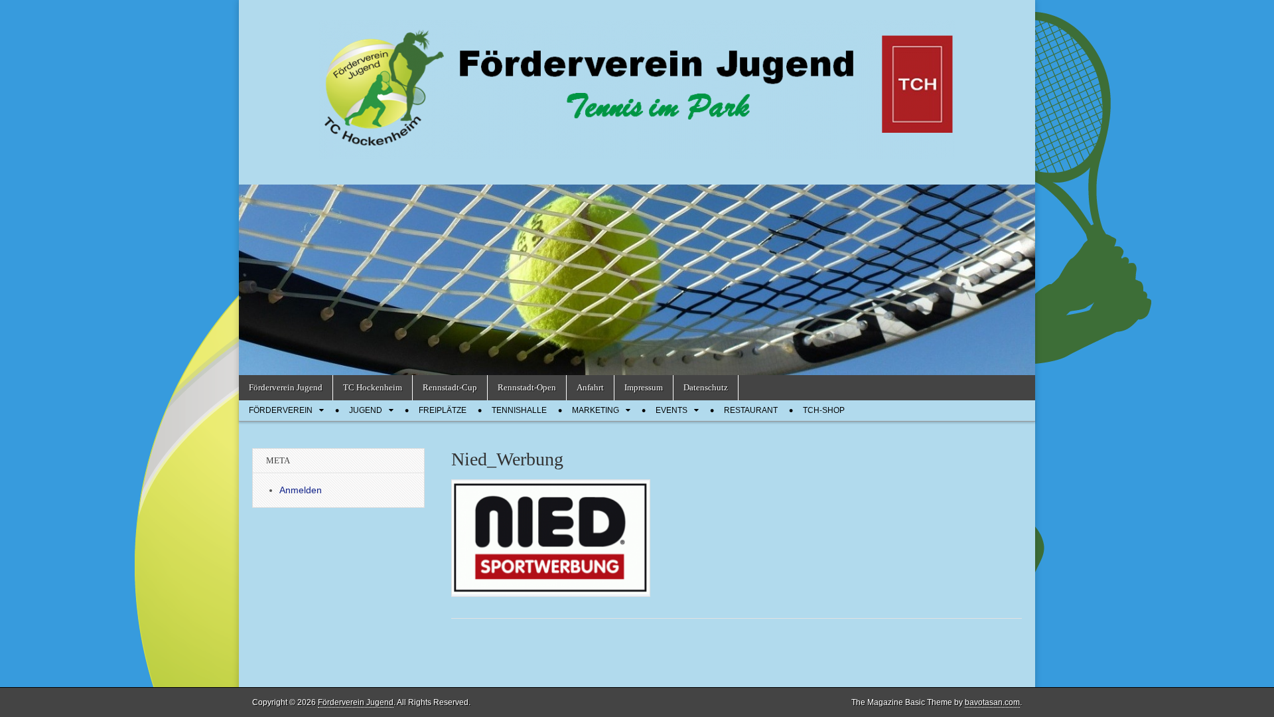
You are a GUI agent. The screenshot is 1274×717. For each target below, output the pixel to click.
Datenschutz (705, 387)
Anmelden (300, 490)
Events (671, 410)
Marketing (595, 410)
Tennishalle (519, 410)
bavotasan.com (992, 702)
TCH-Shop (824, 410)
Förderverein (281, 410)
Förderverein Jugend (285, 387)
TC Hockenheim (372, 387)
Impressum (643, 387)
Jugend (365, 410)
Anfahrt (590, 387)
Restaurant (751, 410)
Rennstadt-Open (527, 387)
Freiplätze (442, 410)
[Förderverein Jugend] (637, 82)
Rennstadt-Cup (450, 387)
